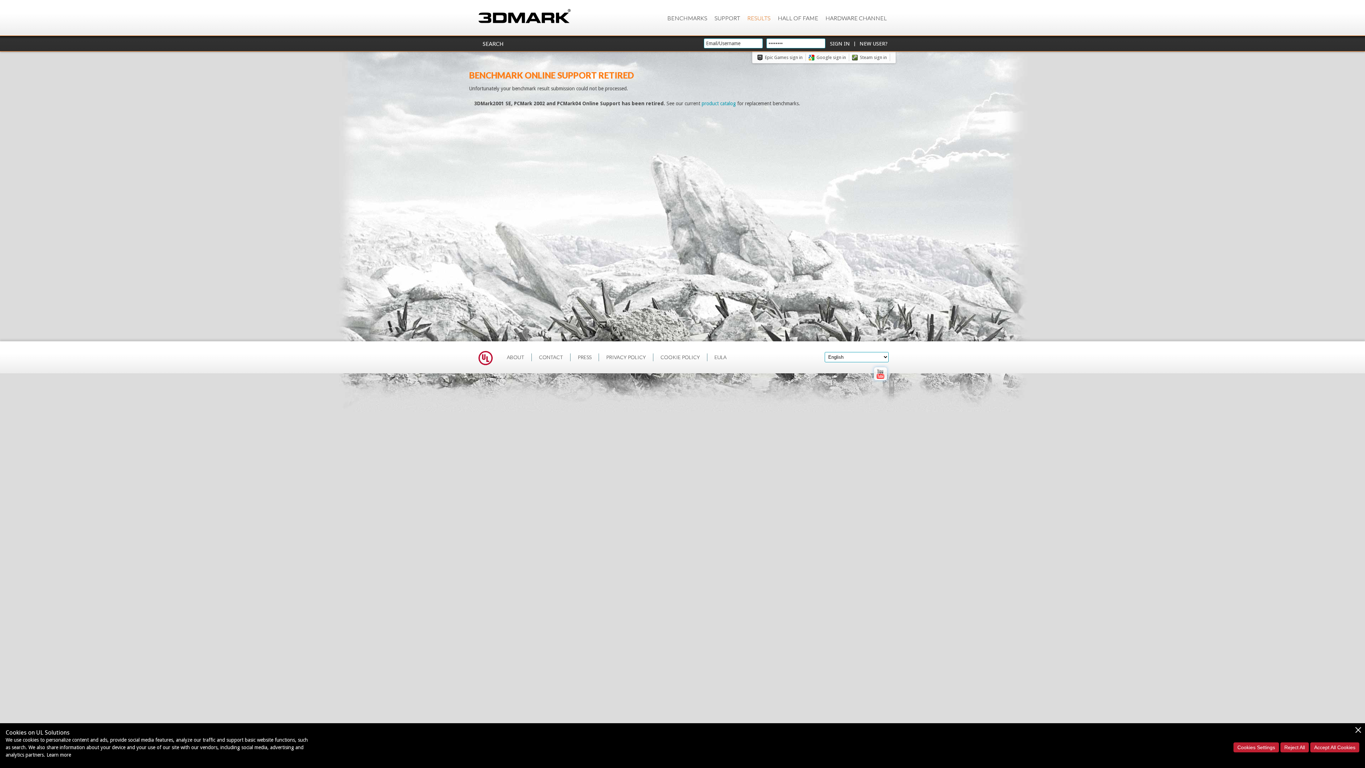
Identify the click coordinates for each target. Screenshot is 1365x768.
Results (759, 18)
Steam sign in (873, 57)
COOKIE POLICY (680, 357)
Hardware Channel (856, 18)
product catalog (719, 103)
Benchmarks (687, 18)
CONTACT (551, 357)
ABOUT (515, 357)
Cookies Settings (1256, 747)
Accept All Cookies (1334, 747)
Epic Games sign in (784, 57)
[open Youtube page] (880, 382)
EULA (720, 357)
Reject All (1294, 747)
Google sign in (831, 57)
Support (727, 18)
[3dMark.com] (524, 16)
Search (493, 44)
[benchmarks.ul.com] (485, 359)
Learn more (59, 755)
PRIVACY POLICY (626, 357)
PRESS (585, 357)
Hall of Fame (798, 18)
